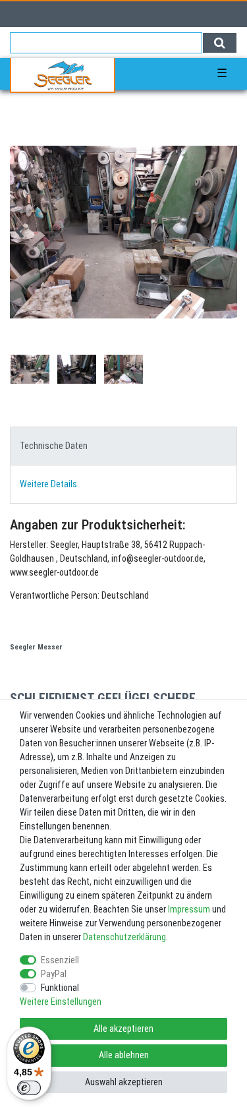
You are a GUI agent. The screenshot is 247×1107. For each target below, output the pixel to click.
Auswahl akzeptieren (124, 1082)
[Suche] (219, 42)
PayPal (54, 974)
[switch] (29, 1088)
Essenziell (60, 960)
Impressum (189, 909)
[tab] (123, 446)
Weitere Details (48, 484)
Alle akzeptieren (123, 1028)
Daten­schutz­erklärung (124, 937)
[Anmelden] (14, 14)
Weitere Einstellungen (60, 1001)
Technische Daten (54, 445)
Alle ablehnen (124, 1055)
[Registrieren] (38, 14)
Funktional (60, 987)
